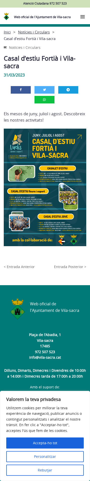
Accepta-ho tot (45, 442)
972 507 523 (45, 351)
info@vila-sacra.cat (45, 357)
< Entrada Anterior (19, 266)
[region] (45, 436)
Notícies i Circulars (34, 31)
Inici (7, 31)
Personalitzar (45, 456)
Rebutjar (45, 470)
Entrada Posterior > (70, 266)
